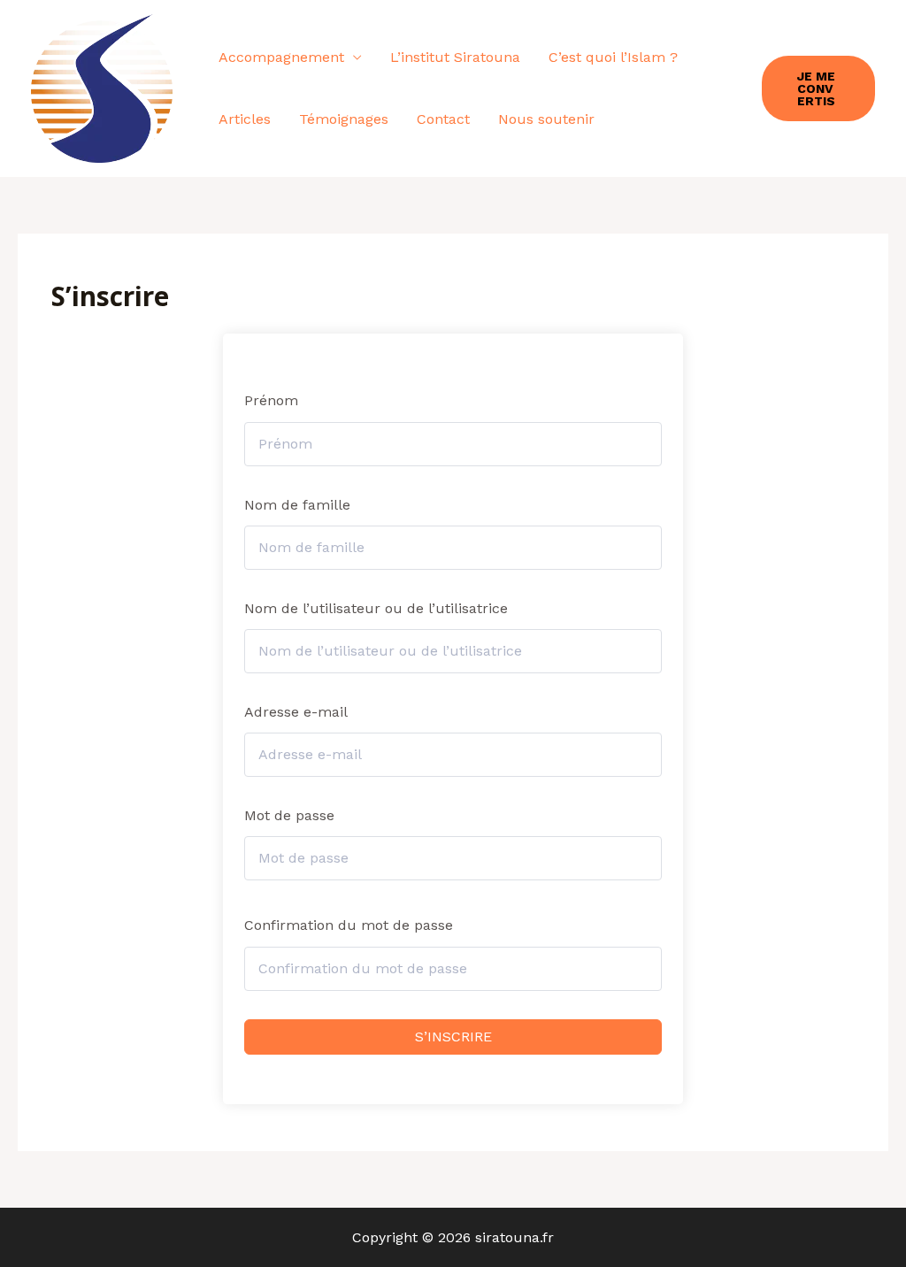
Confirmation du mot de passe (348, 925)
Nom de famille (297, 504)
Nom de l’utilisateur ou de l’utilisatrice (376, 608)
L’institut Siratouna (455, 57)
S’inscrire (453, 1036)
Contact (443, 119)
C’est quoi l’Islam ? (613, 57)
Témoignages (343, 119)
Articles (245, 119)
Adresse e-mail (296, 711)
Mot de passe (289, 815)
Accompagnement (281, 57)
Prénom (271, 400)
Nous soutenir (546, 119)
